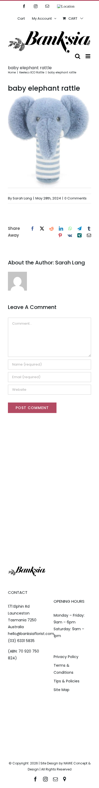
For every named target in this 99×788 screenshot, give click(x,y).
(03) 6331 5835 (21, 640)
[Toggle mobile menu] (88, 56)
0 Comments (75, 198)
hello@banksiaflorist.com (31, 633)
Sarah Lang (22, 198)
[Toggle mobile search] (77, 56)
